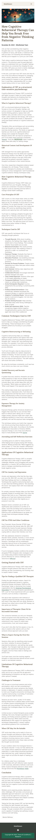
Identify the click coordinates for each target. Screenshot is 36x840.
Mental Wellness (8, 817)
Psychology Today (22, 768)
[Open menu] (31, 4)
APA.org (12, 558)
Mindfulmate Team (22, 45)
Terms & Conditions (24, 834)
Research (18, 836)
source (4, 139)
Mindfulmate (8, 4)
